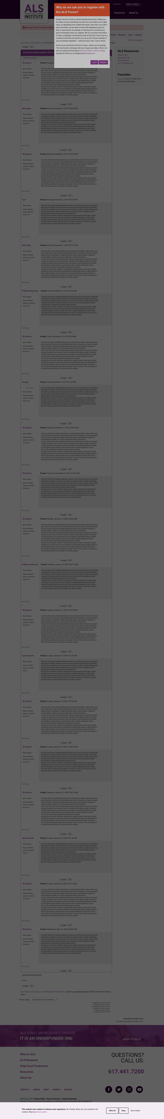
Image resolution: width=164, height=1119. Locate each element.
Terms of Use (99, 51)
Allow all (112, 1111)
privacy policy (41, 1112)
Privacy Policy (86, 51)
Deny (124, 1111)
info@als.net (90, 53)
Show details (135, 1111)
